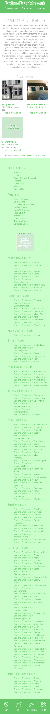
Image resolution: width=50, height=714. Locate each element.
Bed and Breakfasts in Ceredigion (28, 441)
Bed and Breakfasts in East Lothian (29, 593)
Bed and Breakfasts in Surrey (27, 322)
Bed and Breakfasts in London (27, 335)
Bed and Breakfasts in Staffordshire (29, 377)
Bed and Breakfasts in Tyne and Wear (30, 539)
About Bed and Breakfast (25, 178)
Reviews (17, 180)
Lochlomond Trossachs (24, 204)
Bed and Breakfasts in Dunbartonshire (23, 589)
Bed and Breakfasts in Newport (27, 474)
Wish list (17, 186)
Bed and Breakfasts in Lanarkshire (29, 621)
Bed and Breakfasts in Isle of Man (28, 525)
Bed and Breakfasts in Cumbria (27, 514)
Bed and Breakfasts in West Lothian (29, 659)
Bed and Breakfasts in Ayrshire (27, 560)
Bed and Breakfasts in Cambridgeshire (23, 349)
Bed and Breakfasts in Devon (26, 273)
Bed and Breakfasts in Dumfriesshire (30, 585)
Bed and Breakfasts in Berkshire (28, 300)
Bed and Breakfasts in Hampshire (28, 311)
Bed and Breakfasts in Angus (26, 554)
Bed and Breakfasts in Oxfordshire (29, 319)
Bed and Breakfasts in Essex (26, 353)
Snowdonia (19, 215)
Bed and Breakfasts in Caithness (28, 568)
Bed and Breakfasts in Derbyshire (28, 395)
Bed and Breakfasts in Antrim (26, 678)
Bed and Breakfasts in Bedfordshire (29, 345)
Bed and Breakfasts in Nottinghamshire (23, 410)
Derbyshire (41, 107)
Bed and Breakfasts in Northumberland (23, 535)
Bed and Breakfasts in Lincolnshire (29, 400)
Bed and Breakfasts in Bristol (26, 262)
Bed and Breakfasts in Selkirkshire (29, 651)
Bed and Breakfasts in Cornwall (27, 270)
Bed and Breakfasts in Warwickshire (29, 379)
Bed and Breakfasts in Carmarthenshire (23, 437)
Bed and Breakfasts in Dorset (27, 276)
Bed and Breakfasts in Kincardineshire (23, 609)
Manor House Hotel (36, 104)
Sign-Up (17, 172)
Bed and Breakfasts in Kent (26, 316)
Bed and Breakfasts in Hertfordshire (29, 356)
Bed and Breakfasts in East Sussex (29, 308)
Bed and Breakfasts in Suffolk (27, 361)
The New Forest (21, 221)
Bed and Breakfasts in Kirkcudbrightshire (23, 617)
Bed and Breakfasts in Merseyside (29, 531)
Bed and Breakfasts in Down (26, 686)
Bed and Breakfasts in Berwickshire (29, 566)
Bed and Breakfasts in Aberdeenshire (30, 552)
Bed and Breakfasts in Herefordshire (30, 371)
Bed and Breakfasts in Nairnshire (28, 629)
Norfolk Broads (20, 207)
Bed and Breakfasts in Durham (27, 517)
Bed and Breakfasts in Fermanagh (29, 689)
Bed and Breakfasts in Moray (26, 626)
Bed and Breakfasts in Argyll (26, 557)
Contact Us (19, 189)
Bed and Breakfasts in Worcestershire (30, 385)
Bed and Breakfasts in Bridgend (28, 427)
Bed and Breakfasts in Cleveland (28, 511)
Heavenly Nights (10, 141)
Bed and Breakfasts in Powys (26, 479)
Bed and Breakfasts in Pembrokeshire (30, 477)
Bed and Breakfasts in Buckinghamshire (23, 304)
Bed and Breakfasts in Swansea (28, 488)
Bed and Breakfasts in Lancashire (28, 528)
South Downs (20, 218)
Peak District (19, 212)
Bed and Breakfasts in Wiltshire (27, 290)
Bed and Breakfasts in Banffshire (28, 563)
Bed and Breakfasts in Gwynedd (28, 452)
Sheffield (6, 107)
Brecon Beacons (21, 199)
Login (16, 175)
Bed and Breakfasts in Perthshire (28, 637)
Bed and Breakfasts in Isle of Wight (29, 314)
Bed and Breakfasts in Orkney (27, 632)
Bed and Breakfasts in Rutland (27, 414)
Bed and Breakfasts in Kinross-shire (29, 613)
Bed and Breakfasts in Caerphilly (28, 430)
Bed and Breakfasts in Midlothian (28, 624)
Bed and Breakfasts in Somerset (28, 287)
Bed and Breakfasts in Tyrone (27, 692)
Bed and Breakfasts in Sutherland (28, 657)
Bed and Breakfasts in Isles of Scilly (29, 284)
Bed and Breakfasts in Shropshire (28, 374)
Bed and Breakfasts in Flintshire (28, 449)
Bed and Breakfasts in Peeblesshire (29, 635)
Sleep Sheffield (9, 104)
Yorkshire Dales (21, 223)
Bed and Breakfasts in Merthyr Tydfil (30, 460)
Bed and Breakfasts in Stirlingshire (29, 654)
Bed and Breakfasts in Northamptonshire (23, 405)
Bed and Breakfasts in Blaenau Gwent (30, 424)
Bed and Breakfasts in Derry (26, 683)
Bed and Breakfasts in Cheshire (28, 509)
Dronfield (31, 107)
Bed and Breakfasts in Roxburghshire (30, 648)
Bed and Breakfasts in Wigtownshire (30, 662)
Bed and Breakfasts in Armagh (27, 680)
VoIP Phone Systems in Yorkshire (30, 155)
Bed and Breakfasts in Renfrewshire (29, 640)
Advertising (19, 183)
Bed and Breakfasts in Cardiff (26, 432)
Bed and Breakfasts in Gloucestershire (23, 280)
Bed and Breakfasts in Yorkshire (28, 542)
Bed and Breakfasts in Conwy (27, 443)
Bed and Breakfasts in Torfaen (27, 490)
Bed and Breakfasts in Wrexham (28, 499)
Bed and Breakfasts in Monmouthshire (23, 464)
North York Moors (21, 210)
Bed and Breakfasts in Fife (25, 596)
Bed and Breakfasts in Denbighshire (29, 446)
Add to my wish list (12, 112)
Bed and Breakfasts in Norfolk (27, 358)
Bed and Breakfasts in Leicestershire (30, 398)
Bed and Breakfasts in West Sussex (29, 325)
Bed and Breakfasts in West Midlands (30, 382)
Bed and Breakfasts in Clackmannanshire (23, 573)
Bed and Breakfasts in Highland (28, 599)
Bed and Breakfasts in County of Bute (30, 577)
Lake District (19, 201)
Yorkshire (15, 107)
